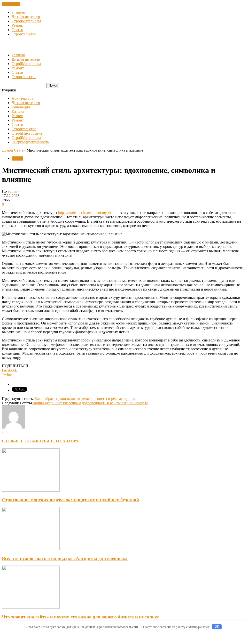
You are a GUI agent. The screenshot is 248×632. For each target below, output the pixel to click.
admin (12, 191)
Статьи (17, 30)
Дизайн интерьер (26, 17)
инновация (21, 107)
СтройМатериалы (26, 21)
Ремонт (18, 25)
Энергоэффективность (30, 142)
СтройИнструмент (27, 133)
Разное (17, 116)
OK (217, 626)
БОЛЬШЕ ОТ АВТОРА (57, 441)
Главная (18, 12)
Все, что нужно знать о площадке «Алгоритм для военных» (65, 558)
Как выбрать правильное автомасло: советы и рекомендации (84, 399)
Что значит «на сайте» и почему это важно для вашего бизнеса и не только (81, 616)
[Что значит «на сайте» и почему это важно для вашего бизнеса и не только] (31, 607)
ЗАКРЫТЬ (11, 4)
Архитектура (22, 98)
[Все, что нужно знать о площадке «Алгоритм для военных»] (31, 549)
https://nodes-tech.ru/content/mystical (86, 213)
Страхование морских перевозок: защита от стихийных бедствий (70, 499)
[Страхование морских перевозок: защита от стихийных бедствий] (31, 490)
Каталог (18, 111)
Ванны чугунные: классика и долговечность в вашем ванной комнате (90, 403)
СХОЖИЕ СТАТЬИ (19, 441)
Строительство (24, 34)
